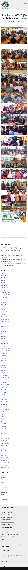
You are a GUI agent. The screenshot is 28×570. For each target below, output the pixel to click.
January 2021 (4, 433)
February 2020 (4, 457)
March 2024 (4, 341)
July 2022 (3, 389)
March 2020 (4, 455)
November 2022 (5, 380)
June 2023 (3, 363)
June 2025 (3, 304)
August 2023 (4, 358)
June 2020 (3, 450)
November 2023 (5, 350)
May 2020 (3, 453)
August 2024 (4, 329)
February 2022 (4, 401)
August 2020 (4, 445)
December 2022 (5, 377)
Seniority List (4, 492)
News (2, 484)
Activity (3, 475)
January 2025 (4, 316)
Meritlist (3, 482)
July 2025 (3, 302)
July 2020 (3, 448)
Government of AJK (5, 524)
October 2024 (4, 324)
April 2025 (3, 309)
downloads (3, 477)
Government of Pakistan (6, 512)
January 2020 (4, 460)
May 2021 (3, 423)
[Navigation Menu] (25, 5)
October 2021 (4, 411)
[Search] (25, 238)
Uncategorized (4, 499)
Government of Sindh (6, 519)
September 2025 (5, 299)
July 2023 (3, 360)
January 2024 (4, 346)
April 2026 (3, 282)
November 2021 (5, 409)
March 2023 (4, 370)
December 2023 (5, 348)
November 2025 (5, 294)
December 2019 (5, 462)
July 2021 (3, 419)
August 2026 (4, 273)
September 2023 (5, 355)
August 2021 (4, 416)
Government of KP (5, 514)
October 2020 (4, 440)
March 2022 (4, 399)
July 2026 (3, 275)
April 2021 (3, 426)
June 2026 (3, 277)
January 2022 (4, 404)
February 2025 (4, 314)
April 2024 (3, 338)
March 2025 (4, 312)
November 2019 (5, 465)
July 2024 (3, 331)
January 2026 (4, 290)
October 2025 (4, 297)
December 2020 (5, 436)
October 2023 (4, 353)
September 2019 (5, 467)
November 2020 (5, 438)
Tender (2, 497)
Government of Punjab (6, 517)
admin (10, 21)
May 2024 (3, 336)
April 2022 (3, 397)
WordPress (18, 568)
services (3, 494)
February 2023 (4, 372)
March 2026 (4, 285)
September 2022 (5, 384)
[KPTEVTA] (5, 5)
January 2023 (4, 375)
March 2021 (4, 428)
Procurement (4, 487)
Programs (3, 489)
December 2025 (5, 292)
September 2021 (5, 414)
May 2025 (3, 307)
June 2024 (3, 333)
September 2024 (5, 326)
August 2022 (4, 387)
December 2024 (5, 319)
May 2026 (3, 280)
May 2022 (3, 394)
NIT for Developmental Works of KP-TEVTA (11, 253)
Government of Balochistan (7, 522)
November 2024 (5, 321)
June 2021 (3, 421)
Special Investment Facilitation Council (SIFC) (12, 544)
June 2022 (3, 392)
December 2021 (5, 406)
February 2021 (4, 431)
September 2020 (5, 443)
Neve (8, 568)
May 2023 (3, 365)
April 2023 (3, 367)
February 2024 (4, 343)
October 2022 (4, 382)
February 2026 (4, 287)
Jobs (2, 480)
